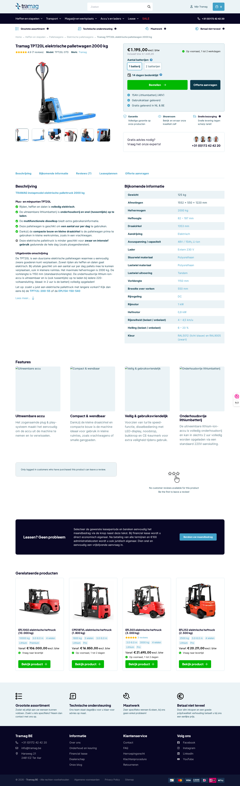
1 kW (181, 304)
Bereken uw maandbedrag (198, 537)
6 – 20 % (183, 327)
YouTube (188, 759)
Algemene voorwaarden (87, 779)
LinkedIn (188, 753)
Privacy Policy (112, 779)
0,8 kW (182, 312)
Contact (128, 742)
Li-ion (196, 241)
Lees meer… (23, 298)
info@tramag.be (31, 748)
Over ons (74, 742)
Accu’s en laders (111, 18)
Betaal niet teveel (191, 705)
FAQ (125, 748)
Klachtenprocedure (135, 759)
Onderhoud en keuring (83, 748)
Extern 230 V (186, 249)
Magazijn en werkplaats (79, 18)
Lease (132, 18)
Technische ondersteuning (90, 705)
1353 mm (183, 226)
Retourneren (130, 764)
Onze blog (75, 764)
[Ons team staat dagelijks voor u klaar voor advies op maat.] (115, 29)
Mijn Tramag (201, 6)
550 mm (183, 288)
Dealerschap (77, 759)
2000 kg (183, 210)
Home (19, 37)
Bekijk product (32, 664)
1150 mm (183, 280)
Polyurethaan (186, 257)
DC (180, 296)
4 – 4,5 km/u (185, 320)
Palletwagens (56, 37)
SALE (146, 18)
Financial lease (78, 753)
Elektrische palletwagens (80, 37)
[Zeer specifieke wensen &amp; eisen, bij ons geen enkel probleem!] (165, 29)
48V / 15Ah (185, 241)
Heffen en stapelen (27, 18)
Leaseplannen (108, 173)
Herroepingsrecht (134, 753)
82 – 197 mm (186, 218)
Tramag (83, 52)
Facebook (189, 742)
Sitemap (129, 779)
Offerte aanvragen (205, 85)
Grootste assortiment (33, 705)
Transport (52, 18)
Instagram (189, 748)
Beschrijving (23, 173)
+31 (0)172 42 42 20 (213, 18)
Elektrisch (184, 233)
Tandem (183, 273)
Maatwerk (131, 705)
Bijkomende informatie (53, 173)
